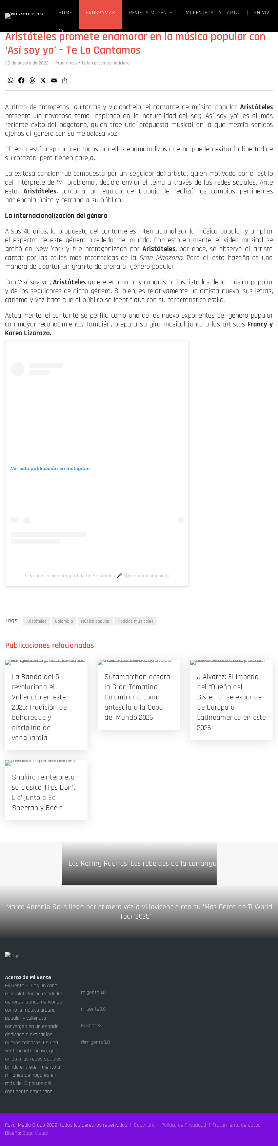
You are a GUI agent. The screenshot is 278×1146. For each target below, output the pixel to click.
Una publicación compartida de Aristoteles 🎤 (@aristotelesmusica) (97, 575)
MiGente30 (92, 1025)
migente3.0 (93, 992)
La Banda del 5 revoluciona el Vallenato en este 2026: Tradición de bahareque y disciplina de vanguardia (39, 707)
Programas (66, 63)
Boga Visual (35, 1133)
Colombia (64, 621)
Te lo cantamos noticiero (106, 63)
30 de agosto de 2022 (26, 63)
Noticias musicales (136, 621)
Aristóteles (36, 621)
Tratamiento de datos (237, 1125)
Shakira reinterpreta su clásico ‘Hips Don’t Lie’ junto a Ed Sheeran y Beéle (44, 793)
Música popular (95, 621)
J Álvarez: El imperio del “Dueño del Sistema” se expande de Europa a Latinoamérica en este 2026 (231, 702)
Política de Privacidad (183, 1125)
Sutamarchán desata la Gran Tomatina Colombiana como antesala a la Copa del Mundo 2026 (137, 697)
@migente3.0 (95, 1042)
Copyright (144, 1125)
